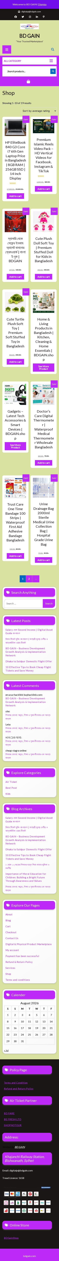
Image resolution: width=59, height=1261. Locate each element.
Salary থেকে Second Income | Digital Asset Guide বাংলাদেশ (29, 631)
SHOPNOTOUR (13, 1125)
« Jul (6, 1050)
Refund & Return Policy (19, 962)
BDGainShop (11, 1237)
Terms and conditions (18, 979)
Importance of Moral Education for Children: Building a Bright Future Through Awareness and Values (26, 877)
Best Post (11, 787)
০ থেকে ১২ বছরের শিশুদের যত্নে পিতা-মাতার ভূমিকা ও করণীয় (27, 866)
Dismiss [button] (42, 4)
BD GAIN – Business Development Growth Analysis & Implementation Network (26, 652)
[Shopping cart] (29, 82)
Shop (8, 973)
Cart (8, 926)
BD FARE (9, 1113)
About (9, 914)
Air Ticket (11, 781)
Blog (8, 920)
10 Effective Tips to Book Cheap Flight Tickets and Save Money (28, 669)
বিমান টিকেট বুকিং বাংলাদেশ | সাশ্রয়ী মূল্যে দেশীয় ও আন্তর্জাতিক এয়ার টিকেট (27, 641)
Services (10, 967)
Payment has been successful (22, 956)
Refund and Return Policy (19, 1088)
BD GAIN (29, 36)
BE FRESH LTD (12, 1119)
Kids (8, 793)
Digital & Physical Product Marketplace (29, 944)
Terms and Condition (16, 1082)
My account (12, 950)
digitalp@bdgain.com (31, 11)
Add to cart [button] (15, 195)
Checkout (11, 932)
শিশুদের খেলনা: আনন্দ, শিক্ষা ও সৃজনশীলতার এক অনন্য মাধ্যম (28, 717)
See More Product (43, 367)
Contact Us (12, 938)
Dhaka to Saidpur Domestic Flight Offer (29, 661)
